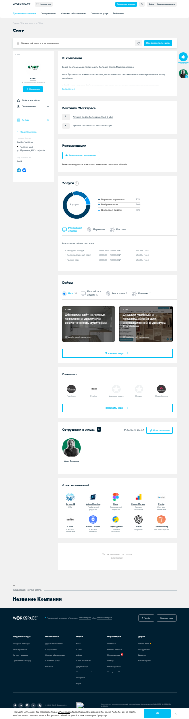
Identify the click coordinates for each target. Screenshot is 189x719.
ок (157, 713)
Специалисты (48, 13)
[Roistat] (161, 497)
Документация (82, 666)
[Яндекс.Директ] (115, 519)
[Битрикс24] (70, 497)
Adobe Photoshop (93, 504)
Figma (115, 504)
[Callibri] (70, 519)
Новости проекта (114, 649)
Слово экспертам (83, 660)
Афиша (79, 655)
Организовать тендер (126, 4)
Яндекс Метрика (138, 504)
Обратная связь (166, 618)
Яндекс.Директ (116, 526)
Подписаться (34, 89)
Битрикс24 (70, 504)
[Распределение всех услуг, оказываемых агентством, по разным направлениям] (76, 183)
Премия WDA (143, 643)
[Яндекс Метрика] (138, 497)
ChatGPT (138, 526)
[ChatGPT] (138, 519)
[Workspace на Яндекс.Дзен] (27, 705)
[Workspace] (39, 705)
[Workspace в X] (33, 705)
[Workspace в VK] (20, 705)
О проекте (111, 643)
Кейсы (78, 643)
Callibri (70, 526)
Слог (33, 78)
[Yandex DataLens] (93, 519)
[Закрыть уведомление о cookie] (175, 713)
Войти (151, 4)
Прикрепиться (161, 430)
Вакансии (142, 655)
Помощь (110, 660)
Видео (78, 683)
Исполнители (45, 4)
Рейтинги (118, 13)
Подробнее (68, 89)
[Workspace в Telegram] (15, 705)
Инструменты (144, 649)
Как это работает (20, 649)
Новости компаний (84, 672)
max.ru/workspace (104, 617)
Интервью (80, 677)
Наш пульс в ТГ (113, 672)
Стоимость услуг (99, 13)
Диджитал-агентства (24, 13)
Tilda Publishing (161, 526)
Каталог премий (144, 660)
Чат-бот (147, 618)
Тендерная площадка (21, 643)
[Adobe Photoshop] (93, 497)
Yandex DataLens (93, 526)
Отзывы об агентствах (73, 13)
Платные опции (113, 655)
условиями (64, 711)
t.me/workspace (85, 617)
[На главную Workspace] (25, 618)
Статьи (79, 649)
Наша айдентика (114, 666)
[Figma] (115, 497)
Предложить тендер (158, 43)
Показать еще (116, 353)
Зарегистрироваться (166, 4)
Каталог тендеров (20, 655)
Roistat (161, 504)
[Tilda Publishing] (161, 519)
